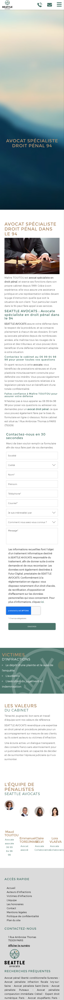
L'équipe (12, 900)
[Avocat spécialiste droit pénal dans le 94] (32, 256)
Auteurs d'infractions (19, 892)
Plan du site (14, 920)
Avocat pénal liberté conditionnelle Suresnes (31, 977)
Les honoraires (15, 904)
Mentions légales (17, 912)
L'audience (13, 675)
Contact (11, 908)
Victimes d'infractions (19, 896)
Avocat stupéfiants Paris (42, 997)
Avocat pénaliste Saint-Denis (31, 985)
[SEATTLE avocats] (14, 957)
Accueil (11, 888)
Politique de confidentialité (23, 916)
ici (42, 601)
